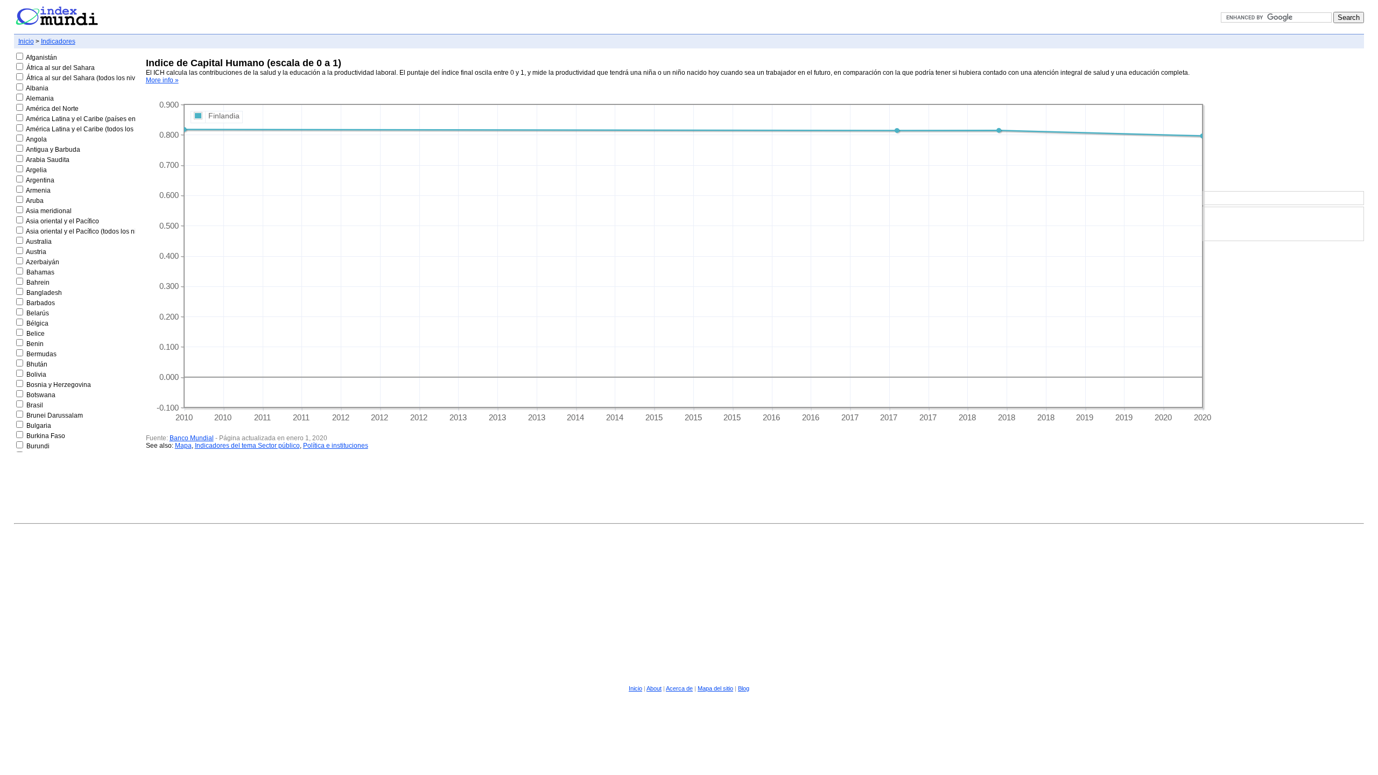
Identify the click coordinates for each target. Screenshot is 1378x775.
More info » (162, 80)
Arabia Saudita (47, 160)
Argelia (36, 170)
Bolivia (36, 374)
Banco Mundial (192, 438)
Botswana (40, 395)
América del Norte (52, 108)
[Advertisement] (1283, 120)
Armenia (38, 190)
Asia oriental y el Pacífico (62, 221)
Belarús (37, 313)
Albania (37, 88)
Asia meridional (49, 211)
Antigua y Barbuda (53, 149)
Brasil (34, 405)
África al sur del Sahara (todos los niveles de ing (96, 78)
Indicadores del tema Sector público (247, 445)
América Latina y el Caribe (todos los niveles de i (97, 129)
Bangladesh (44, 293)
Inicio (26, 41)
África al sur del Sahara (60, 68)
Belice (35, 333)
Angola (36, 139)
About (654, 688)
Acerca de (679, 688)
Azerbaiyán (42, 262)
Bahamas (40, 272)
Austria (36, 252)
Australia (39, 241)
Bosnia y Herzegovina (58, 385)
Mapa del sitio (715, 688)
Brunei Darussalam (54, 415)
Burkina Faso (45, 436)
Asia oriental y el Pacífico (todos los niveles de (93, 231)
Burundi (38, 446)
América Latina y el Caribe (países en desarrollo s (99, 119)
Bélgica (37, 323)
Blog (743, 688)
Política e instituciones (335, 445)
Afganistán (41, 57)
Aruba (35, 201)
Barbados (40, 303)
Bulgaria (38, 425)
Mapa (183, 445)
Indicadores (58, 41)
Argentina (40, 180)
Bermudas (41, 354)
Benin (35, 344)
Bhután (36, 364)
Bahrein (38, 282)
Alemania (40, 98)
